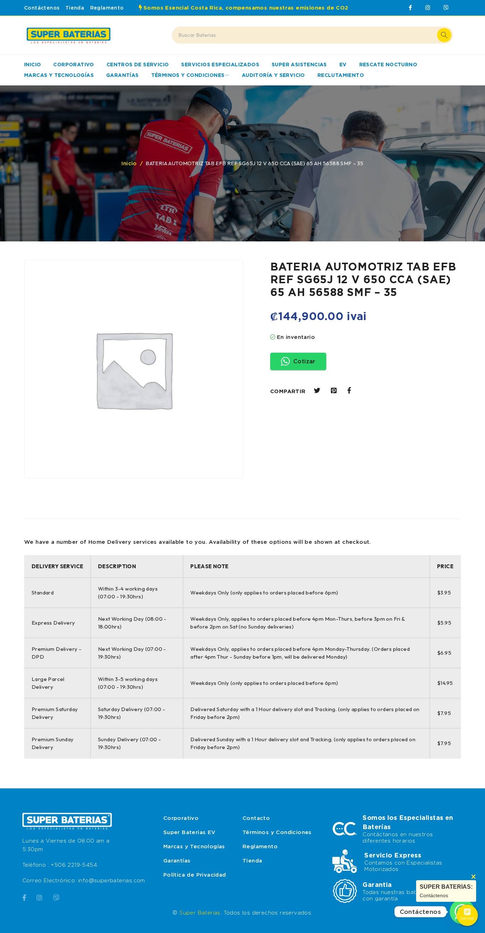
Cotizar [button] (304, 361)
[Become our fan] (24, 896)
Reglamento (107, 8)
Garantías (177, 860)
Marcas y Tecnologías (194, 846)
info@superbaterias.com (111, 880)
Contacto (256, 818)
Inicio (129, 163)
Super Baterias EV (189, 832)
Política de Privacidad (194, 875)
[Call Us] (56, 896)
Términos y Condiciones (277, 832)
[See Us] (39, 896)
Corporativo (180, 818)
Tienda (74, 8)
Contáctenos (41, 8)
